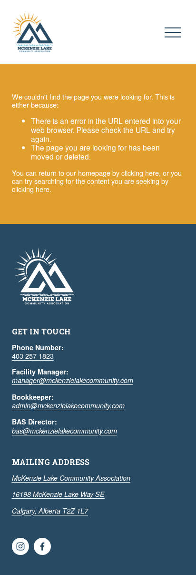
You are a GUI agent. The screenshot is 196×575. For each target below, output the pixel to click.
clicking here (140, 173)
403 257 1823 (33, 356)
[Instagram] (20, 546)
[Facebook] (42, 546)
